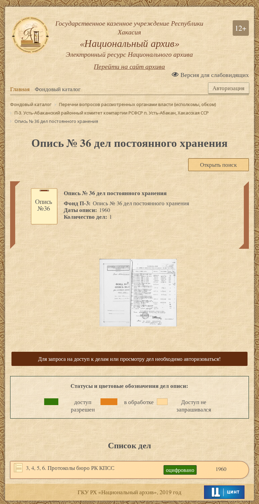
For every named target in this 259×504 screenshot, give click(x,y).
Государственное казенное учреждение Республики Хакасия (129, 38)
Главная (20, 89)
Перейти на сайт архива (129, 66)
